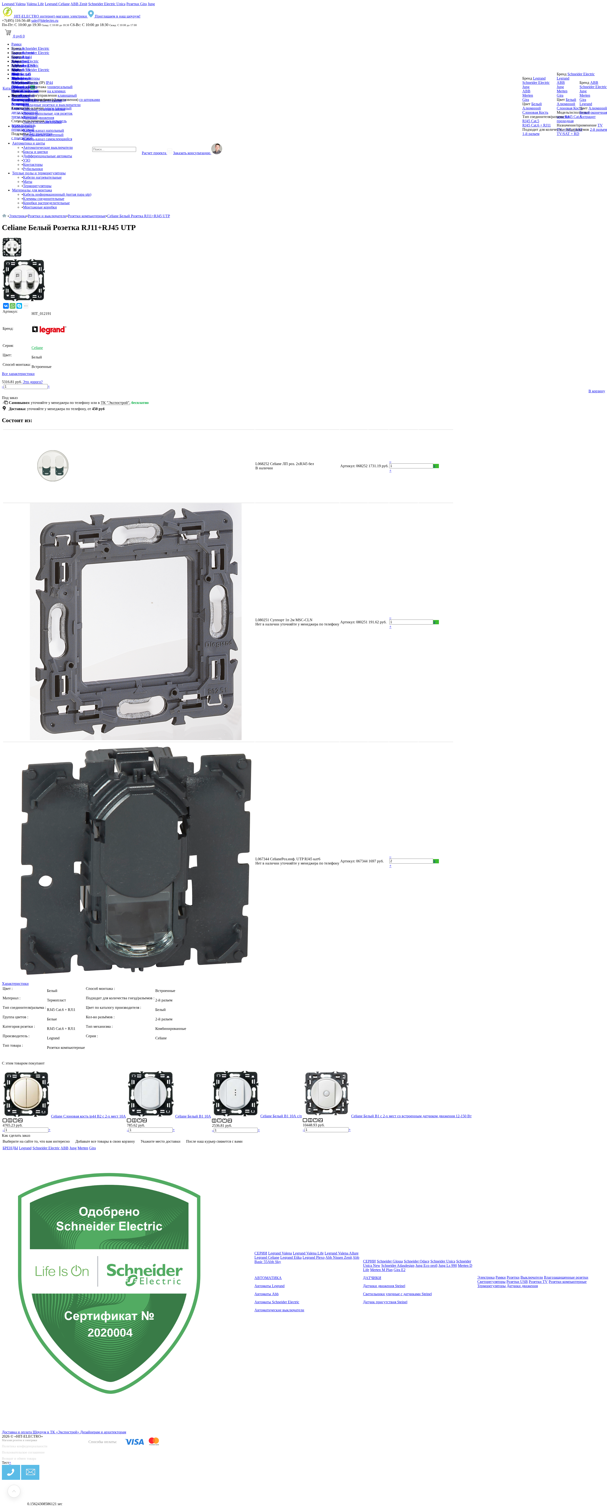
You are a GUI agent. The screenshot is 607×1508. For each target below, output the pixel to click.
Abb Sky (274, 1262)
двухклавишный (24, 112)
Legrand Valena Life (308, 1253)
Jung (151, 4)
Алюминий (20, 100)
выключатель (56, 121)
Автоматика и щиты (28, 143)
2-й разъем (598, 129)
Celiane (37, 348)
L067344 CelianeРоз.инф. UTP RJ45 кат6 (287, 859)
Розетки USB (517, 1282)
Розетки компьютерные (87, 216)
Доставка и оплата (17, 1432)
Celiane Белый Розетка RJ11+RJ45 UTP (138, 216)
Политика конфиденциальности (24, 1446)
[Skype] (19, 306)
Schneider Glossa (390, 1261)
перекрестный (22, 129)
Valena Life (35, 4)
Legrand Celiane (57, 4)
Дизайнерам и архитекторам (103, 1432)
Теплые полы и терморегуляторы (39, 173)
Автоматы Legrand (269, 1286)
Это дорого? (33, 382)
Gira (14, 87)
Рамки (16, 44)
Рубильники (33, 169)
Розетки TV (538, 1282)
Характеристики (15, 984)
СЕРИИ (260, 1253)
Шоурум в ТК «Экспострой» (56, 1432)
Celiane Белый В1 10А (193, 1116)
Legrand (17, 78)
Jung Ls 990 (447, 1265)
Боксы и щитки (35, 152)
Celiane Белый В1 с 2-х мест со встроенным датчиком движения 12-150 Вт (411, 1116)
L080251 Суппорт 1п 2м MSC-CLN (284, 620)
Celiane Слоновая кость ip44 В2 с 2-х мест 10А (88, 1116)
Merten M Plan (381, 1270)
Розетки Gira (136, 4)
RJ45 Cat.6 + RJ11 (536, 125)
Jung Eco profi (426, 1265)
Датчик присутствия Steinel (385, 1302)
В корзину (597, 391)
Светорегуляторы (491, 1282)
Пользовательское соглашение (23, 1452)
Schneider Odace (416, 1261)
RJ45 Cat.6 (573, 117)
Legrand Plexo (314, 1257)
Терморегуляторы (37, 186)
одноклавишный (58, 108)
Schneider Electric (35, 48)
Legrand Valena (14, 4)
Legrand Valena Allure (342, 1253)
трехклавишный (24, 117)
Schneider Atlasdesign (397, 1265)
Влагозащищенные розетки (566, 1277)
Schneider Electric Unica (106, 4)
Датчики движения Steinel (384, 1286)
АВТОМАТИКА (268, 1278)
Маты (27, 182)
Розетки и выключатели (47, 216)
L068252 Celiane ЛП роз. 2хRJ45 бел (284, 464)
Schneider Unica (442, 1261)
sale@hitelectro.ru (44, 20)
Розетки (513, 1277)
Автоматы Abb (266, 1294)
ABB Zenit (78, 4)
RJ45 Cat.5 (530, 121)
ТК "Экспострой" (115, 403)
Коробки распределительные (46, 203)
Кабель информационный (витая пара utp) (57, 194)
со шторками (89, 100)
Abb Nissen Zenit (338, 1257)
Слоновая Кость (535, 112)
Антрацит (19, 104)
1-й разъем (530, 134)
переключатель (23, 125)
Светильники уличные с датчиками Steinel (397, 1294)
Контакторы (33, 165)
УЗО (26, 160)
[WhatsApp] (12, 306)
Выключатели (531, 1277)
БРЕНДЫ (10, 1148)
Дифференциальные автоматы (47, 156)
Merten (16, 91)
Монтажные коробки (40, 207)
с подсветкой (21, 138)
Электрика (17, 216)
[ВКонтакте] (6, 306)
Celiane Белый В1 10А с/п (281, 1116)
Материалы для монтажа (32, 190)
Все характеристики (18, 374)
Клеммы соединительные (43, 199)
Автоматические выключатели (48, 147)
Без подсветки (40, 134)
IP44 (49, 83)
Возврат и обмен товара (19, 1458)
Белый (25, 95)
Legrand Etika (291, 1257)
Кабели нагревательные (42, 177)
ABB (15, 83)
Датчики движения (522, 1286)
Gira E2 (399, 1270)
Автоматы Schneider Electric (276, 1302)
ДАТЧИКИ (372, 1278)
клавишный (67, 95)
